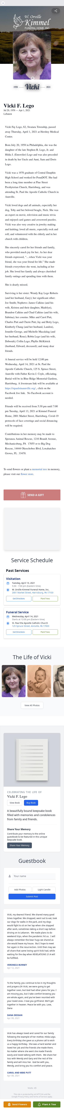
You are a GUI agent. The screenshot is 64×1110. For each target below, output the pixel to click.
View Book (15, 802)
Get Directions (19, 598)
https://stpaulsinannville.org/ (20, 388)
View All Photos (32, 705)
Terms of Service (40, 1096)
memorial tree (39, 469)
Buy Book (31, 802)
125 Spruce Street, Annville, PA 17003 (30, 626)
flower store (27, 474)
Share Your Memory (19, 845)
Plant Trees (45, 598)
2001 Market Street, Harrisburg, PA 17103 (32, 592)
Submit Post (32, 896)
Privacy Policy (23, 1096)
